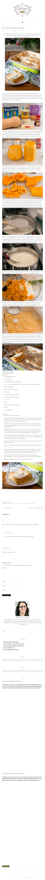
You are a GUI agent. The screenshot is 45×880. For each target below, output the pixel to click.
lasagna (19, 503)
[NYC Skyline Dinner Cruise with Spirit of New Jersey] (22, 820)
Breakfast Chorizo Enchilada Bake (10, 642)
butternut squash (9, 503)
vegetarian (33, 503)
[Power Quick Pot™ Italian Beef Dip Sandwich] (22, 728)
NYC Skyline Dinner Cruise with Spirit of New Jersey (13, 773)
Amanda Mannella (6, 548)
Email (3, 586)
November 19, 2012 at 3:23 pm (7, 522)
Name (3, 581)
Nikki (3, 520)
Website (4, 590)
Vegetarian (10, 502)
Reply (3, 527)
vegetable (29, 503)
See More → (5, 866)
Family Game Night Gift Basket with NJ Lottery (13, 645)
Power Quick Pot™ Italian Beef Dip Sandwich (12, 681)
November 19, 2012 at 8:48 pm (7, 549)
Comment (4, 567)
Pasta (7, 502)
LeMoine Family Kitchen (22, 10)
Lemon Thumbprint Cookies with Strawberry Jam (13, 643)
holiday (16, 503)
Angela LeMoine (7, 532)
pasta (22, 503)
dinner (14, 503)
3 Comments (21, 30)
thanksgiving (25, 503)
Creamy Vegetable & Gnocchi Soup (10, 649)
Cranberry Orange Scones (8, 647)
